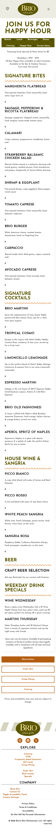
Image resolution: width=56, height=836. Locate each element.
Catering (10, 46)
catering (28, 689)
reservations (28, 659)
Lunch (19, 40)
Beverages (32, 40)
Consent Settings (11, 797)
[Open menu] (48, 9)
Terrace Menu (43, 46)
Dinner (46, 40)
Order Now (28, 669)
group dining (28, 679)
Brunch (7, 40)
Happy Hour (26, 46)
